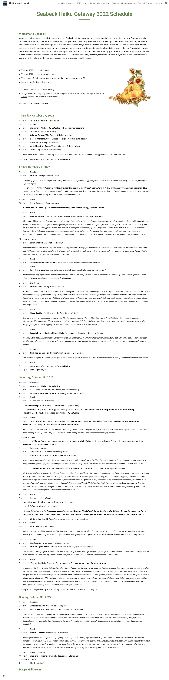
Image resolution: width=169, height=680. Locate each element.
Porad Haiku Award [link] (98, 3)
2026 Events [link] (82, 3)
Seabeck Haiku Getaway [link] (122, 3)
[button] (166, 3)
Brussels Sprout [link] (145, 3)
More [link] (157, 3)
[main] (84, 15)
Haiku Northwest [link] (64, 3)
